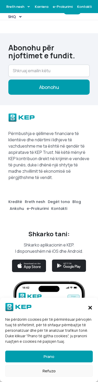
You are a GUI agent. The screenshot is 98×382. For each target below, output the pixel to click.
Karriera (41, 6)
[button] (90, 307)
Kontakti (84, 6)
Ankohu (17, 208)
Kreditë (15, 201)
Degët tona (59, 201)
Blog (76, 201)
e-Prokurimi (63, 6)
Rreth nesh (15, 6)
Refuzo (49, 371)
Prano (49, 356)
